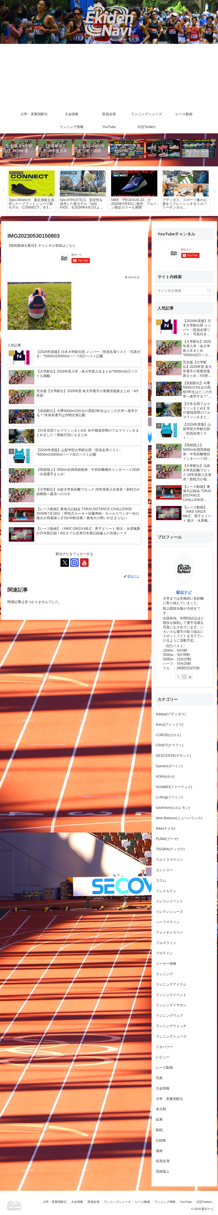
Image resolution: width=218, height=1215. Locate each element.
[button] (209, 290)
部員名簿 (93, 1201)
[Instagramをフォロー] (74, 562)
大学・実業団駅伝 (55, 1201)
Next (215, 191)
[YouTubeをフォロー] (84, 562)
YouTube (186, 1201)
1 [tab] (87, 219)
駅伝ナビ (184, 592)
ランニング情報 (165, 1201)
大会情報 (77, 1201)
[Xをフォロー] (64, 562)
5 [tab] (112, 219)
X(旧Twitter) (204, 1201)
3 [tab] (99, 219)
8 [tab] (131, 219)
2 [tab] (93, 219)
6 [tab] (118, 219)
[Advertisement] (109, 76)
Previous (3, 191)
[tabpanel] (31, 190)
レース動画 (142, 1201)
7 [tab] (125, 219)
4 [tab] (106, 219)
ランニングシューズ (117, 1201)
